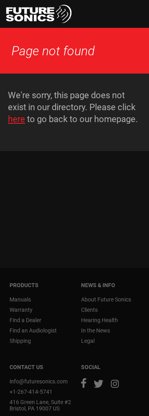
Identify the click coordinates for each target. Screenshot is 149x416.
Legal (88, 341)
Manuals (20, 299)
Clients (89, 310)
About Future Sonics (106, 299)
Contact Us (26, 367)
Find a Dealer (25, 320)
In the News (95, 330)
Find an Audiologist (33, 330)
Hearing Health (99, 320)
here (16, 119)
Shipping (20, 341)
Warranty (21, 310)
